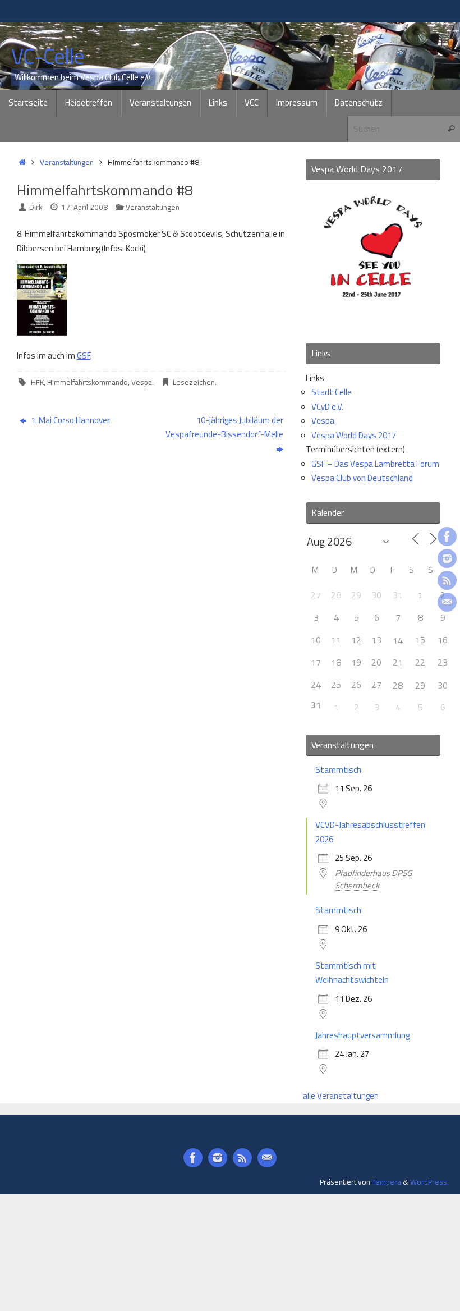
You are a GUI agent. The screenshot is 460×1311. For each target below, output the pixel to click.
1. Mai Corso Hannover (69, 420)
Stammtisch (338, 769)
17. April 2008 (84, 207)
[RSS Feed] (447, 580)
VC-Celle (47, 56)
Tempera (386, 1182)
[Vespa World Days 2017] (373, 318)
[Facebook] (447, 536)
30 (443, 685)
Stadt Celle (331, 392)
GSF (83, 355)
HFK (37, 382)
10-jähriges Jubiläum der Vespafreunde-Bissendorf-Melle (224, 427)
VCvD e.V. (327, 406)
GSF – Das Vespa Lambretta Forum (375, 463)
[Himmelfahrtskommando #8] (42, 332)
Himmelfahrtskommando (87, 382)
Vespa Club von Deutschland (362, 477)
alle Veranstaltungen (341, 1095)
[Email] (447, 602)
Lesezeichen (194, 382)
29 (420, 685)
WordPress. (429, 1182)
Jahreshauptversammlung (362, 1035)
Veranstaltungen (67, 162)
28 (398, 685)
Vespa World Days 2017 (353, 435)
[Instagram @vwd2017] (447, 558)
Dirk (35, 207)
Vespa (141, 382)
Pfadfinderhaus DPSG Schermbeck (373, 879)
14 (398, 640)
